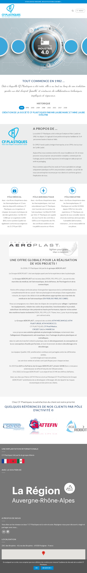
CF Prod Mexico (50, 326)
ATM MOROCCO (49, 323)
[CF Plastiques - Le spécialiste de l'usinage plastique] (11, 10)
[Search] (73, 11)
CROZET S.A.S (38, 329)
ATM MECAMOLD (60, 320)
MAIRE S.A (50, 329)
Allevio (31, 455)
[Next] (83, 427)
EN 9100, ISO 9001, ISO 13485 (55, 298)
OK (36, 568)
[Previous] (4, 427)
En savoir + (47, 568)
